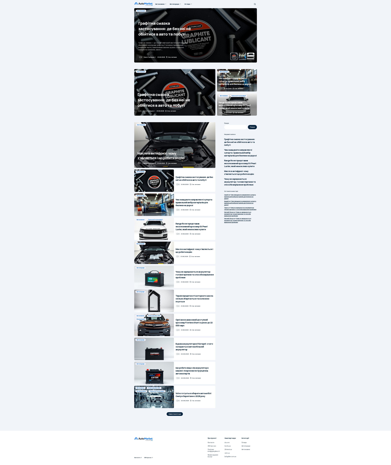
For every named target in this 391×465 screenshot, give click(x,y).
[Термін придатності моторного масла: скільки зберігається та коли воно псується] (154, 301)
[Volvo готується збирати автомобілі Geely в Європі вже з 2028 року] (154, 397)
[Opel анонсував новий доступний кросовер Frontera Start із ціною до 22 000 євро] (154, 325)
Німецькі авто (141, 319)
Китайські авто (141, 391)
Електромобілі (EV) (154, 316)
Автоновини (224, 96)
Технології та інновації (238, 96)
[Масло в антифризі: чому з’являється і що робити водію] (174, 145)
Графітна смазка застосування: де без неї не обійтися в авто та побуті (239, 142)
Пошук (226, 123)
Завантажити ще (174, 414)
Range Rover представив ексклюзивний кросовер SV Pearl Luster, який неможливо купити (240, 163)
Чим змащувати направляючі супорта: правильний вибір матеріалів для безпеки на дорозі (240, 152)
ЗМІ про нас (147, 457)
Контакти (137, 457)
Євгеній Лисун (229, 212)
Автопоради (141, 11)
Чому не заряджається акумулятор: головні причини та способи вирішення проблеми (240, 182)
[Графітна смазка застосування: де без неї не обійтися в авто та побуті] (174, 92)
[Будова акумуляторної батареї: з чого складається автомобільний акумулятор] (154, 349)
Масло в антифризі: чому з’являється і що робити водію (239, 172)
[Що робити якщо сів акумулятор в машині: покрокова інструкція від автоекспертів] (154, 373)
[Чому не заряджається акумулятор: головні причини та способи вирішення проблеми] (154, 277)
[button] (254, 4)
